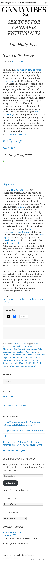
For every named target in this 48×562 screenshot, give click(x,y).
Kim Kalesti (15, 357)
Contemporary (30, 349)
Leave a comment (28, 366)
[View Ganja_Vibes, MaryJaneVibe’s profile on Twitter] (6, 396)
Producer (20, 360)
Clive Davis (18, 349)
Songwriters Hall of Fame (28, 70)
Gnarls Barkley (10, 240)
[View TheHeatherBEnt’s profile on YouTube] (12, 396)
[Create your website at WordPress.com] (24, 2)
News (23, 343)
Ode (5, 436)
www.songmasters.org (18, 134)
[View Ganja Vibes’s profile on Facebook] (4, 396)
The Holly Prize (18, 56)
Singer (39, 360)
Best (13, 346)
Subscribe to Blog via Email (19, 459)
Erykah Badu (13, 243)
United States (13, 366)
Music (17, 343)
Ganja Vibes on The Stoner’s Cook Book (23, 430)
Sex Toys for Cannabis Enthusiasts (24, 28)
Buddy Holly (9, 81)
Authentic (7, 346)
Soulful (29, 363)
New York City (18, 190)
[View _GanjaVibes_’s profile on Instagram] (9, 396)
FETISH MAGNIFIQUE (14, 450)
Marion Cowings (28, 357)
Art (12, 343)
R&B (27, 360)
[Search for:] (24, 381)
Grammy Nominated (12, 355)
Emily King (12, 141)
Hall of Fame (27, 355)
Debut (40, 349)
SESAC (9, 148)
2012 (36, 343)
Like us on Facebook (14, 405)
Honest (37, 355)
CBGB (21, 207)
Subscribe (10, 483)
